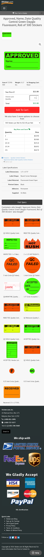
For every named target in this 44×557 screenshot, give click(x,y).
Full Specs (22, 202)
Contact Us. (26, 549)
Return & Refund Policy (14, 530)
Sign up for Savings (12, 521)
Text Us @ (11, 426)
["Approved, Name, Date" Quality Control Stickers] (7, 34)
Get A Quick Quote (12, 523)
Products (6, 158)
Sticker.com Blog (11, 519)
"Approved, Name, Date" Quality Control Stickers (18, 160)
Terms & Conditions (13, 528)
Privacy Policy (10, 526)
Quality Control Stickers (18, 158)
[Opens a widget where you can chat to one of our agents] (35, 553)
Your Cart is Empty (20, 13)
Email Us (6, 431)
